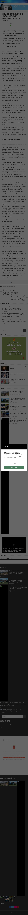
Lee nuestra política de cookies (12, 456)
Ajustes (14, 463)
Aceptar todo (14, 467)
